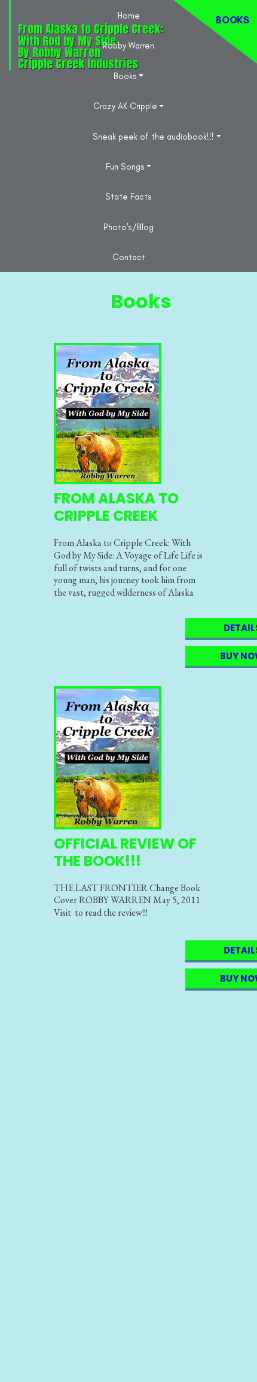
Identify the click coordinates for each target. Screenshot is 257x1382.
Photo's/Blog (128, 227)
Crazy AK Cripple (125, 106)
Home (129, 15)
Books (125, 76)
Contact (128, 257)
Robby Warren (128, 45)
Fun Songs (125, 166)
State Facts (128, 196)
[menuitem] (129, 15)
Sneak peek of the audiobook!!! (153, 136)
